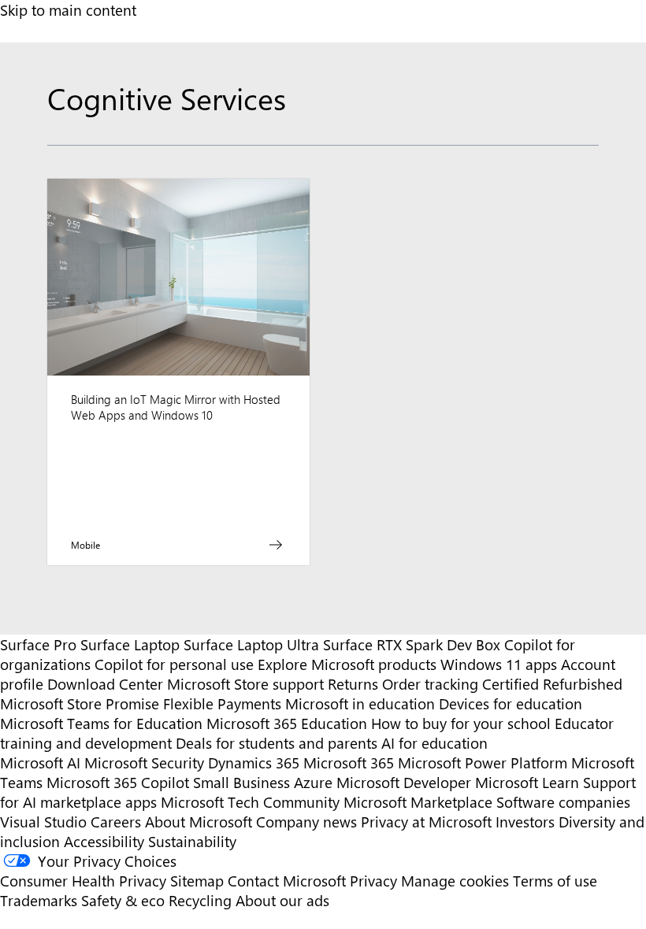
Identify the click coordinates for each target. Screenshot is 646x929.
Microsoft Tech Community (250, 802)
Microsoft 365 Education (286, 723)
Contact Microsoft (287, 880)
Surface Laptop (130, 644)
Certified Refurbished (552, 684)
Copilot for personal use (174, 664)
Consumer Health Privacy (83, 880)
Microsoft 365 (348, 762)
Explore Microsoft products (347, 664)
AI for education (434, 743)
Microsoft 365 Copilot (117, 782)
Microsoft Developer (403, 782)
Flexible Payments (222, 703)
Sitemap (197, 880)
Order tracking (430, 684)
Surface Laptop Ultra (251, 644)
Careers (116, 821)
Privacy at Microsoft (426, 821)
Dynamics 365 (253, 762)
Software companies (563, 802)
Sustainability (192, 841)
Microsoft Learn (527, 782)
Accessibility (104, 841)
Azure (313, 782)
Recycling (200, 900)
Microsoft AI (40, 762)
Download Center (105, 684)
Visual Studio (43, 821)
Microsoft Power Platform (482, 762)
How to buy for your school (461, 723)
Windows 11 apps (498, 664)
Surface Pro (38, 644)
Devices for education (510, 703)
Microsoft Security (144, 762)
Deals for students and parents (276, 743)
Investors (525, 821)
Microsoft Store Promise (79, 703)
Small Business (241, 782)
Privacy (375, 880)
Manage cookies (455, 880)
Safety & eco (123, 900)
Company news (306, 821)
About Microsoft (198, 821)
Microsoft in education (360, 703)
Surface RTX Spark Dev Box (411, 644)
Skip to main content (68, 10)
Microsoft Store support (245, 684)
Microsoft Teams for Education (101, 723)
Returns (353, 684)
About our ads (282, 900)
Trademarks (38, 900)
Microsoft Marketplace (417, 802)
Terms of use (555, 880)
